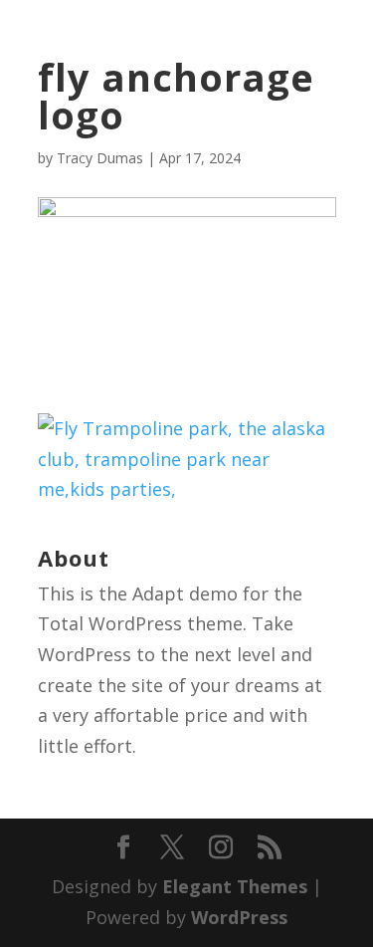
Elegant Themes (234, 886)
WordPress (239, 917)
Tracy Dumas (100, 157)
